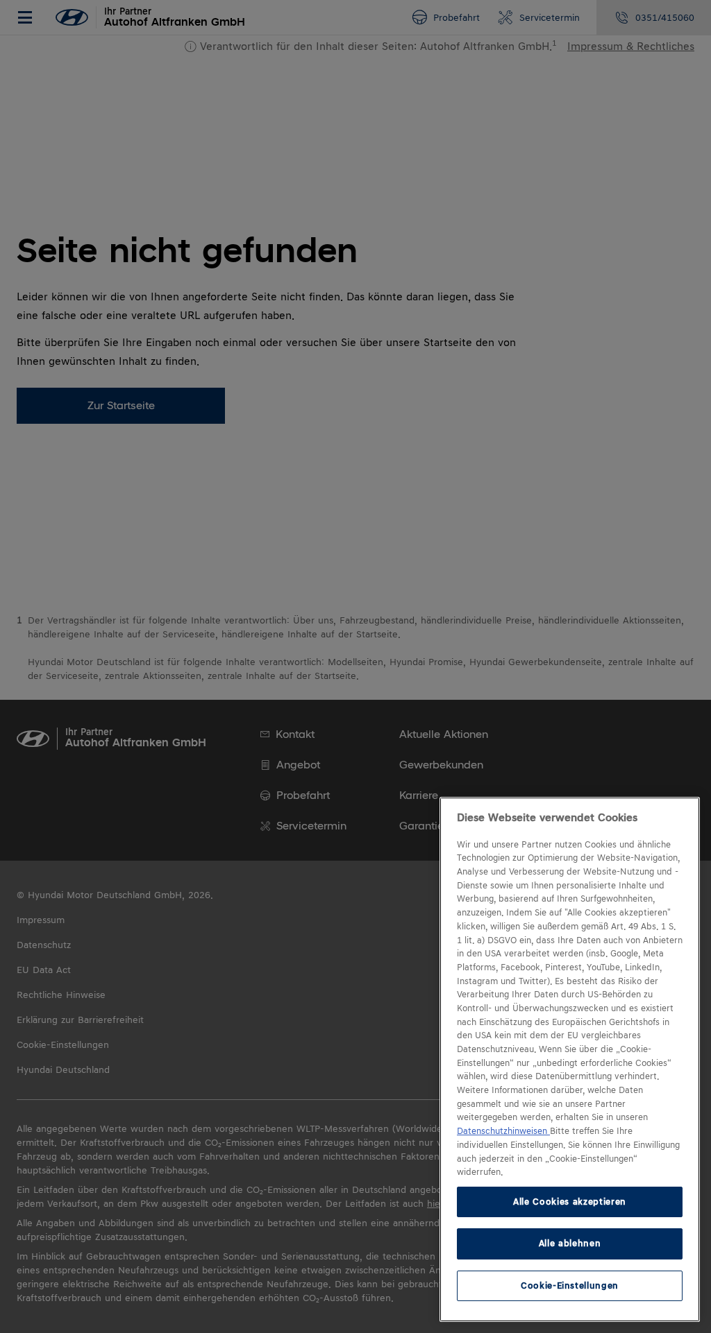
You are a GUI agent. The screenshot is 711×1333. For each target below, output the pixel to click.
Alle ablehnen (570, 1243)
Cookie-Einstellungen (570, 1285)
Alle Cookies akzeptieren (569, 1201)
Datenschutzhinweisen (503, 1131)
